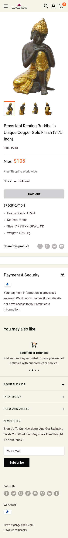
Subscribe (16, 462)
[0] (61, 6)
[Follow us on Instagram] (20, 493)
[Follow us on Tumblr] (56, 493)
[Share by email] (61, 246)
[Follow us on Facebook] (6, 493)
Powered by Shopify (15, 529)
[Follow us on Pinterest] (28, 493)
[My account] (53, 6)
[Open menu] (6, 6)
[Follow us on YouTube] (35, 493)
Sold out (34, 194)
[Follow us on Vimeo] (42, 493)
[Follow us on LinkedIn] (49, 493)
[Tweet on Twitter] (54, 246)
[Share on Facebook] (40, 246)
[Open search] (46, 6)
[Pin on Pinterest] (47, 246)
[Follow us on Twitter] (13, 493)
